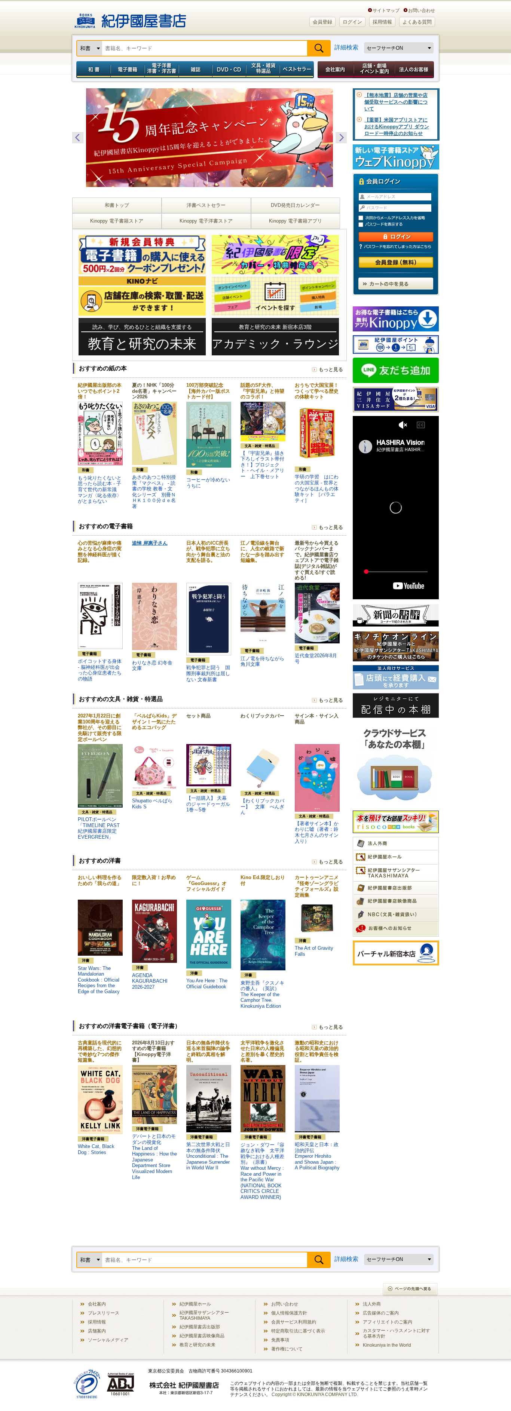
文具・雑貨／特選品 (263, 69)
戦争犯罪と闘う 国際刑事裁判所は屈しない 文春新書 (208, 673)
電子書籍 (127, 69)
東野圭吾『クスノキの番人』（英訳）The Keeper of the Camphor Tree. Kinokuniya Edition (262, 994)
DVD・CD (229, 69)
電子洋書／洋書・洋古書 (161, 69)
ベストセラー (297, 69)
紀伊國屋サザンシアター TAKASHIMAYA (204, 1315)
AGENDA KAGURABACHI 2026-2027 (150, 981)
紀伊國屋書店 (130, 18)
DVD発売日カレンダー (295, 205)
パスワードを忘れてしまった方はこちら (395, 246)
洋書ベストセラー (206, 205)
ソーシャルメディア (108, 1339)
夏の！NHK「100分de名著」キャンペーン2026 (154, 391)
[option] (209, 137)
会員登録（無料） (396, 262)
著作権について (287, 1348)
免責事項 (280, 1339)
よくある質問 (417, 22)
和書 (92, 69)
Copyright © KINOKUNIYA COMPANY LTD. (315, 1394)
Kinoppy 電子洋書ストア (206, 221)
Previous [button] (77, 137)
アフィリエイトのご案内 (387, 1321)
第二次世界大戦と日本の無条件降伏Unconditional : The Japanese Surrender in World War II (208, 1156)
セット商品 (198, 716)
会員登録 (322, 22)
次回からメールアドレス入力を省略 (399, 217)
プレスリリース (103, 1312)
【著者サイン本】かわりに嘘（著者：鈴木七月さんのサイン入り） (317, 832)
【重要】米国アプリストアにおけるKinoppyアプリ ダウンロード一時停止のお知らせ (396, 126)
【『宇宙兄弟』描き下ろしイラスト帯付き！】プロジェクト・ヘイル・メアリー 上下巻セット (262, 464)
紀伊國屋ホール (195, 1303)
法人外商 (372, 1303)
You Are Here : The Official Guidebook (206, 983)
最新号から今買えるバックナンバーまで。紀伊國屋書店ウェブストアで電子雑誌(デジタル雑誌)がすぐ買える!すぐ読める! (317, 560)
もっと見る (331, 369)
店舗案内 (97, 1330)
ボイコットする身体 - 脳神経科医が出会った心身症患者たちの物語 (100, 670)
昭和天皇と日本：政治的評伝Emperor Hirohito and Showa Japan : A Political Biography (317, 1156)
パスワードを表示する (399, 224)
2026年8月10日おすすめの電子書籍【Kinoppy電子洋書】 (153, 1051)
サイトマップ (386, 10)
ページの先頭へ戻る (410, 1290)
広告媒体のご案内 (381, 1312)
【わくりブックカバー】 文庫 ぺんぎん (262, 806)
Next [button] (341, 137)
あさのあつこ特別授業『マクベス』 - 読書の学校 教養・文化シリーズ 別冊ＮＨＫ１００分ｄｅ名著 (154, 491)
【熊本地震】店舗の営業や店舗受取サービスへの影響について (396, 101)
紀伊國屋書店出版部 (200, 1326)
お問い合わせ (421, 10)
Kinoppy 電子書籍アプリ (295, 221)
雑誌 (195, 69)
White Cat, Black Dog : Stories (96, 1149)
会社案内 (334, 69)
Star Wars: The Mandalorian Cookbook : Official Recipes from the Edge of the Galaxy (99, 979)
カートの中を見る (395, 284)
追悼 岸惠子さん (150, 543)
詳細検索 (346, 47)
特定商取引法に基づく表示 (298, 1330)
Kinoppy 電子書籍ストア (116, 221)
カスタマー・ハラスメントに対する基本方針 (396, 1333)
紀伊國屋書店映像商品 (202, 1335)
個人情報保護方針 (289, 1312)
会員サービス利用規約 (293, 1321)
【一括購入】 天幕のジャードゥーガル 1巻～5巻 (210, 803)
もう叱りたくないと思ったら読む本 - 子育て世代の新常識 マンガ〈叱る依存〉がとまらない (100, 489)
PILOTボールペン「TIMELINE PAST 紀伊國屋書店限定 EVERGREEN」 (99, 828)
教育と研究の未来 (197, 1344)
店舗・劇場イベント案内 (374, 69)
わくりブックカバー (262, 716)
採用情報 (382, 22)
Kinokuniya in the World (387, 1345)
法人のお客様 (415, 69)
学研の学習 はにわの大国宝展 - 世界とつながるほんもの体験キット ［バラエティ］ (317, 488)
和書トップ (117, 205)
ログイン (352, 22)
